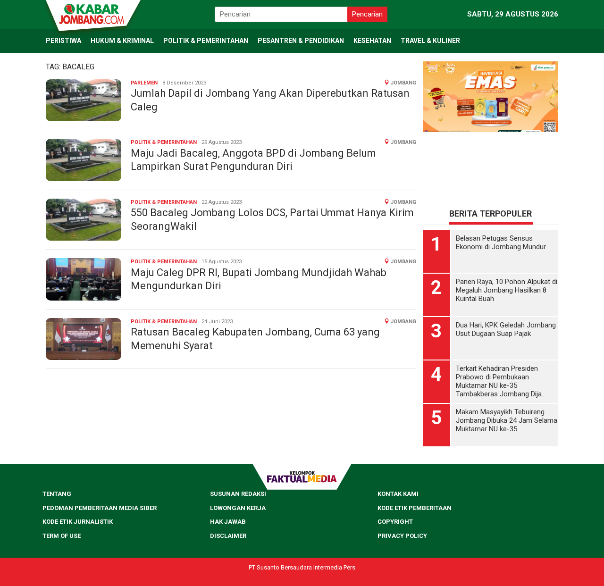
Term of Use (61, 535)
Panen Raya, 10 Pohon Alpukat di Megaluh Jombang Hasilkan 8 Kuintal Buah (506, 290)
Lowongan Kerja (238, 507)
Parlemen (144, 83)
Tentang (56, 493)
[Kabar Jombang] (92, 13)
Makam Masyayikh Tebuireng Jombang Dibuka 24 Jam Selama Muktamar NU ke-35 (506, 420)
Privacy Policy (402, 535)
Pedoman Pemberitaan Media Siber (99, 507)
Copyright (395, 521)
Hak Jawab (228, 521)
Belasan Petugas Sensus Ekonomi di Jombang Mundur (501, 242)
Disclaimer (228, 535)
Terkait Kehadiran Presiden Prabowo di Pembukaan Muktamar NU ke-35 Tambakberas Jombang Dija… (501, 381)
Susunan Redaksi (238, 493)
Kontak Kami (398, 493)
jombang (403, 83)
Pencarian (367, 14)
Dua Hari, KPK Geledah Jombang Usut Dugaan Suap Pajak (506, 329)
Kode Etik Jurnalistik (77, 521)
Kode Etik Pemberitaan (415, 507)
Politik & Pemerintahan (164, 142)
